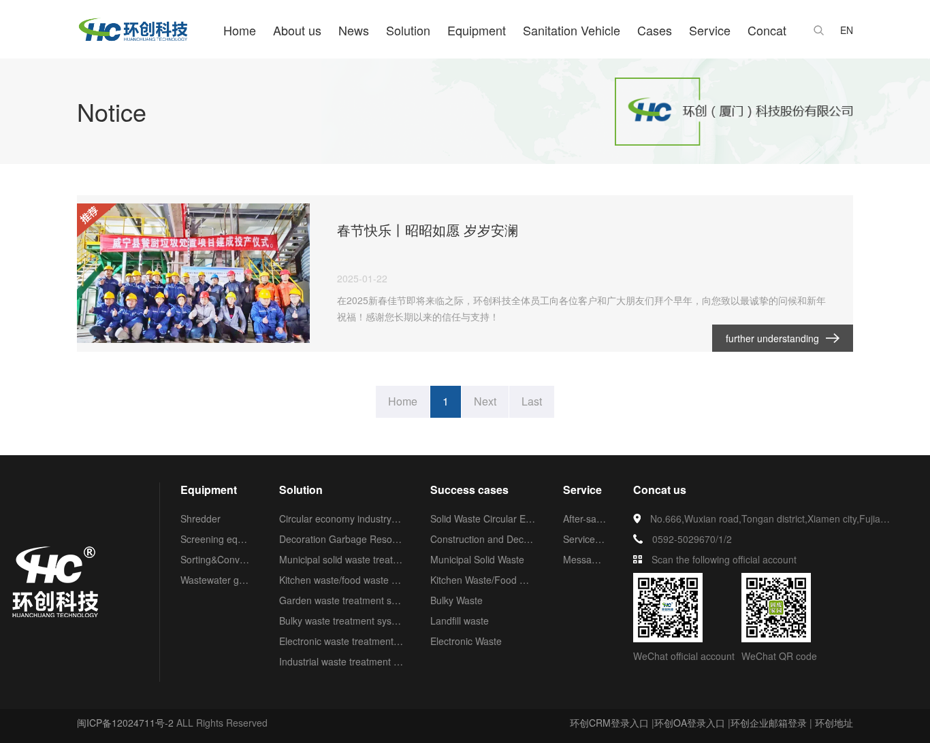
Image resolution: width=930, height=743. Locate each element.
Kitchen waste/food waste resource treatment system (341, 580)
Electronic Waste (466, 641)
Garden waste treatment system (341, 600)
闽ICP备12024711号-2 (125, 722)
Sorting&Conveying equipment (215, 559)
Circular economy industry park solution (341, 518)
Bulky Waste (456, 600)
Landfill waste (459, 620)
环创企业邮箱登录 (769, 722)
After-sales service (584, 518)
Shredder (200, 518)
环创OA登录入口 (689, 722)
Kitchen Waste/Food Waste (483, 580)
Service (710, 30)
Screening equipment (215, 539)
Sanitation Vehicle (571, 30)
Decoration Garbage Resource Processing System (341, 539)
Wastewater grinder (215, 580)
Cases (654, 30)
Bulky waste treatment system (341, 620)
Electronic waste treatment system (341, 641)
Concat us (659, 489)
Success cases (469, 489)
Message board (584, 559)
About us (297, 30)
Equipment (476, 30)
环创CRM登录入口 (609, 722)
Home (239, 30)
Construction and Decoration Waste (483, 539)
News (353, 30)
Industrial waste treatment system (341, 661)
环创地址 (834, 722)
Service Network (584, 539)
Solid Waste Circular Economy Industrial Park (483, 518)
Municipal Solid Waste (477, 559)
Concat (767, 30)
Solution (408, 30)
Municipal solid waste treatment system (341, 559)
